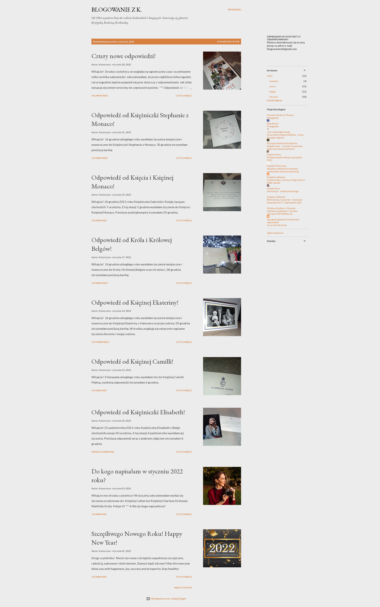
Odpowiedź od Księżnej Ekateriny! (134, 302)
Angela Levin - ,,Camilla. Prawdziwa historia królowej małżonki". (285, 147)
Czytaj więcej (184, 95)
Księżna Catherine (276, 177)
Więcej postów (183, 587)
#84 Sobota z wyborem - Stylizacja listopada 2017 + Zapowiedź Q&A (284, 201)
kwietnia (273, 81)
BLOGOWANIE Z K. (116, 9)
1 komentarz (99, 220)
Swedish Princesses (276, 165)
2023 (269, 75)
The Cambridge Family (278, 131)
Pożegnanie (273, 117)
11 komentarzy (100, 342)
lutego (272, 91)
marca (272, 86)
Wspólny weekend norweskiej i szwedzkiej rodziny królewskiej (283, 170)
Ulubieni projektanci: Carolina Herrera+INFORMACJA (282, 212)
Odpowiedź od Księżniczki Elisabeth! (138, 412)
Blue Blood (272, 123)
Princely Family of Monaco (280, 115)
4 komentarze (99, 95)
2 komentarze (99, 158)
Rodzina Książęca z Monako (281, 208)
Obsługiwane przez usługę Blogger (168, 598)
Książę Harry (273, 188)
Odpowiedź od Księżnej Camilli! (132, 361)
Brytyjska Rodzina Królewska (282, 143)
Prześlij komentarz (102, 452)
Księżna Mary (274, 154)
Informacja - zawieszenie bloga (283, 191)
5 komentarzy (99, 283)
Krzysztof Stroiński (277, 225)
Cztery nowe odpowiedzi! (123, 56)
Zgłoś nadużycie (275, 232)
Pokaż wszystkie (228, 41)
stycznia (273, 96)
